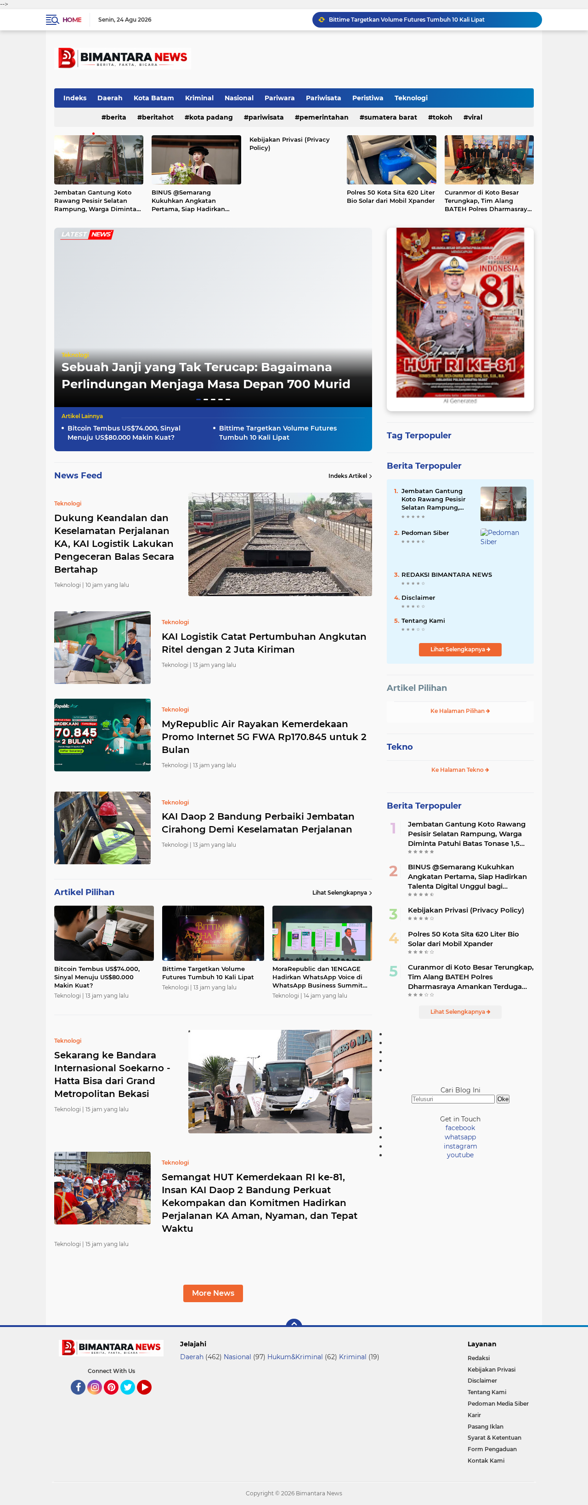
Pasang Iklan (485, 1426)
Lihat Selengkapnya (339, 892)
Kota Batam (154, 98)
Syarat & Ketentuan (494, 1437)
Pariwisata (323, 98)
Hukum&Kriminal (295, 1357)
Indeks (74, 98)
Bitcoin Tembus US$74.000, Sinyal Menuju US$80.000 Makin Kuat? (124, 433)
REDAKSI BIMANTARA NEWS (446, 574)
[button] (198, 399)
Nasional (239, 98)
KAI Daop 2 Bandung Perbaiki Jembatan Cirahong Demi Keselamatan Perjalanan (258, 823)
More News (213, 1293)
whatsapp (460, 1137)
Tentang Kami (423, 620)
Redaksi (479, 1358)
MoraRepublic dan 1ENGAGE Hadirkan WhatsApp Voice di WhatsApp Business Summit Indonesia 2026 (431, 19)
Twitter (131, 1399)
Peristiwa (368, 98)
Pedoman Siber (425, 532)
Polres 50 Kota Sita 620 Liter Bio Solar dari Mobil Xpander (391, 196)
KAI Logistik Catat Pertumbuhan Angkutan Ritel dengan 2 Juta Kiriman (264, 643)
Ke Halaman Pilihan (458, 710)
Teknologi (411, 98)
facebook (460, 1128)
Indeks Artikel (347, 475)
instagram (460, 1146)
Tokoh (442, 117)
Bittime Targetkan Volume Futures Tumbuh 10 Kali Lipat (278, 433)
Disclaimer (418, 597)
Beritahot (158, 117)
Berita (116, 117)
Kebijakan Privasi (491, 1369)
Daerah (110, 98)
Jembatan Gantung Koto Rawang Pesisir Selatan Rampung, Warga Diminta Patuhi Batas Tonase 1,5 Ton (97, 201)
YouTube (150, 1399)
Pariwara (280, 98)
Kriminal (199, 98)
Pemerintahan (324, 117)
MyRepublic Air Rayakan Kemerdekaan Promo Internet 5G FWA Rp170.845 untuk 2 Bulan (264, 736)
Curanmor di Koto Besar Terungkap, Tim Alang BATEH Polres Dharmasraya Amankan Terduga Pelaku (488, 201)
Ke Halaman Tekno (458, 769)
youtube (460, 1155)
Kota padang (211, 117)
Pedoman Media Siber (498, 1403)
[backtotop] (294, 1327)
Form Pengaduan (492, 1449)
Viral (475, 117)
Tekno (400, 747)
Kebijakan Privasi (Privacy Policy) (289, 143)
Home (71, 20)
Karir (474, 1415)
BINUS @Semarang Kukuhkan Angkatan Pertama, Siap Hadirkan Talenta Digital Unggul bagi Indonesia (195, 201)
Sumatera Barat (390, 117)
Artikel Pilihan (417, 688)
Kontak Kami (486, 1460)
